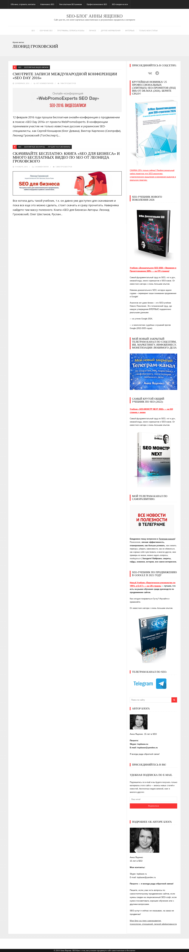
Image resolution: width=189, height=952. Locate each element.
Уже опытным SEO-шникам (70, 4)
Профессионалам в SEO (97, 4)
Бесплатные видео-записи (36, 67)
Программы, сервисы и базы (70, 31)
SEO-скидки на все (120, 4)
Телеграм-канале (167, 539)
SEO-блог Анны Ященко (94, 16)
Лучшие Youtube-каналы (59, 147)
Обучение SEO (46, 31)
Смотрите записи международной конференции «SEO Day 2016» (65, 76)
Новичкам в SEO (47, 4)
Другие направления (110, 31)
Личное (92, 31)
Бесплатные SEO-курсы (34, 147)
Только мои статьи (148, 31)
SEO (33, 31)
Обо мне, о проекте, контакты (23, 4)
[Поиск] (174, 699)
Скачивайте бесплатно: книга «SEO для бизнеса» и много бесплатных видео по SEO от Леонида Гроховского (66, 157)
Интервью (129, 31)
